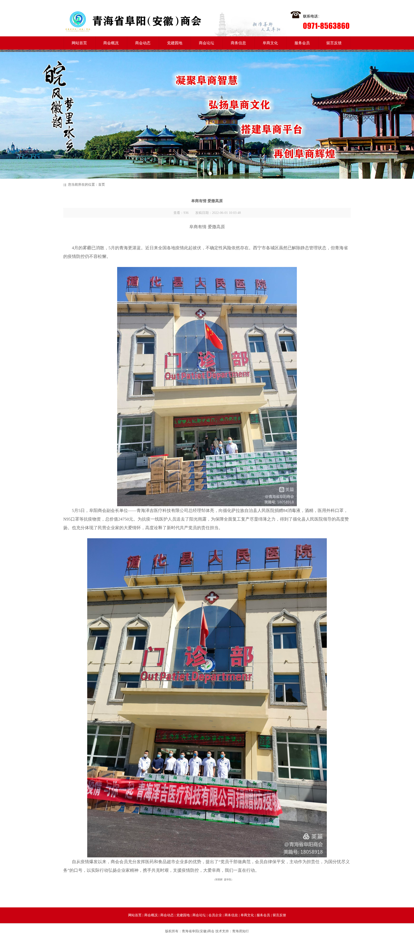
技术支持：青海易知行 (232, 931)
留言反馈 (334, 43)
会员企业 (215, 915)
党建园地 (174, 43)
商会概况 (111, 43)
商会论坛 (206, 43)
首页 (101, 184)
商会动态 (142, 43)
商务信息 (238, 43)
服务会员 (302, 43)
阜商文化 (270, 43)
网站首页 (79, 43)
